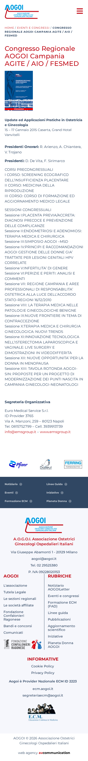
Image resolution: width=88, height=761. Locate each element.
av (41, 753)
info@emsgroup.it (20, 432)
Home (9, 27)
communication (56, 753)
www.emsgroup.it (55, 432)
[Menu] (79, 11)
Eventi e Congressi (33, 27)
